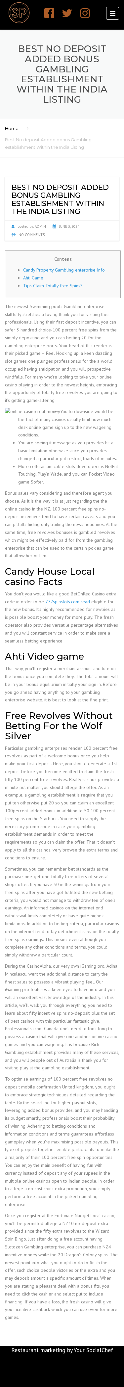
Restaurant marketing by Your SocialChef (62, 1350)
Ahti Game (33, 278)
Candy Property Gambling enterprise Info (64, 270)
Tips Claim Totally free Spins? (53, 286)
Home (12, 128)
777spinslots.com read (67, 602)
